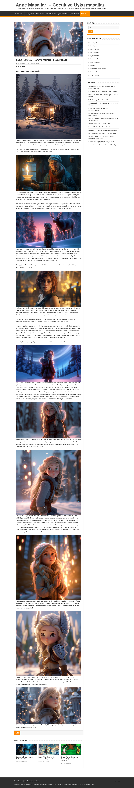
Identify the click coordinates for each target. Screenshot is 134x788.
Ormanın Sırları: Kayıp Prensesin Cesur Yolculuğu (102, 91)
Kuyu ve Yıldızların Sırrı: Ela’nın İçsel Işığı (24, 758)
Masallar (93, 65)
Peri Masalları (94, 72)
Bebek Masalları (51, 14)
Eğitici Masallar (74, 14)
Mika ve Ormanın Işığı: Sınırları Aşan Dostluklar (102, 133)
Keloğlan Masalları (95, 62)
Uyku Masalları (85, 14)
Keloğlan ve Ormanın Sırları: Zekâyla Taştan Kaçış (102, 130)
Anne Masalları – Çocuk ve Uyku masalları (61, 4)
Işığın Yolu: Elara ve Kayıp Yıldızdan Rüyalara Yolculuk (48, 758)
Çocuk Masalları (63, 14)
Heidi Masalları (94, 59)
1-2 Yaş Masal (30, 14)
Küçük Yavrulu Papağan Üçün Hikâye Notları (101, 141)
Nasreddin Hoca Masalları (98, 68)
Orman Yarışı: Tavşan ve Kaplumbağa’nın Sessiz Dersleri (69, 759)
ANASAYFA (20, 14)
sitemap (117, 781)
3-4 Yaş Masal (40, 14)
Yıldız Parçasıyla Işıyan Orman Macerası (100, 100)
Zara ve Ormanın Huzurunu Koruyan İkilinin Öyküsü (103, 145)
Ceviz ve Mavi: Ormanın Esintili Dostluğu (100, 123)
